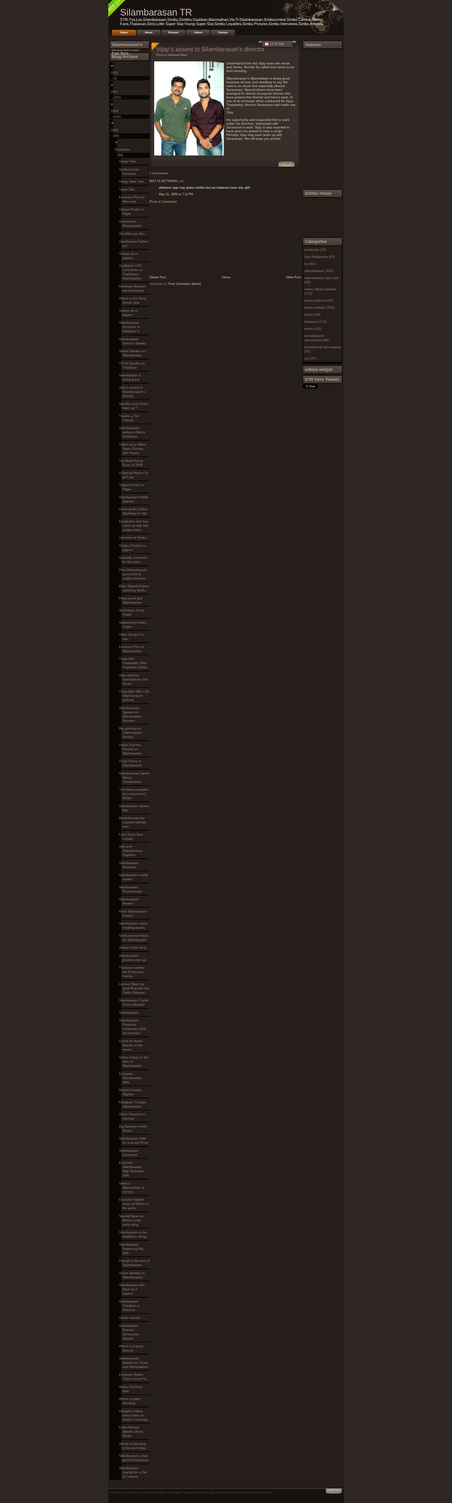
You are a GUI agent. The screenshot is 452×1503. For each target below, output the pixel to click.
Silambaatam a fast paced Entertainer (135, 1458)
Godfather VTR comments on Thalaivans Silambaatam (132, 272)
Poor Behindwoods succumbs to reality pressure (134, 574)
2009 (115, 111)
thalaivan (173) (315, 321)
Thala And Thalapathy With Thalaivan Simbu (134, 663)
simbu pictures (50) (318, 300)
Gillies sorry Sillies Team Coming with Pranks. (133, 449)
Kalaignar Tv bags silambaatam (133, 1104)
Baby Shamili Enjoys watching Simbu (135, 588)
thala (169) (312, 314)
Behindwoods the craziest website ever (133, 822)
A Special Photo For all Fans (134, 475)
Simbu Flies (128, 161)
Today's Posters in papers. (133, 548)
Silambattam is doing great (131, 377)
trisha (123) (313, 329)
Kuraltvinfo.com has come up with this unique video (134, 525)
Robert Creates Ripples (131, 1092)
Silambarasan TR (156, 12)
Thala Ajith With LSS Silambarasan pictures (135, 696)
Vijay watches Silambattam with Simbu (134, 679)
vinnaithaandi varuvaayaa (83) (316, 338)
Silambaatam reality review (134, 877)
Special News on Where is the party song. (132, 1220)
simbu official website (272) (320, 291)
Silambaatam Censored (129, 1153)
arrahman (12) (315, 249)
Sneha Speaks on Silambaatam (133, 353)
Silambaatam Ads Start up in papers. (133, 1289)
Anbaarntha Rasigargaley (131, 223)
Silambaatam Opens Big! (135, 808)
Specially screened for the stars (134, 560)
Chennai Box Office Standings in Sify (134, 511)
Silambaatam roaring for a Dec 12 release (134, 1472)
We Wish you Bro (133, 233)
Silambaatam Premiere (129, 865)
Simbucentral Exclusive (129, 171)
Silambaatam (129, 1012)
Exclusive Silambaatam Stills (131, 1078)
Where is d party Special (132, 1348)
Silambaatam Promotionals (131, 889)
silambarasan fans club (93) (321, 280)
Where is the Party (133, 947)
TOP (287, 163)
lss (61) (309, 264)
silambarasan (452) (318, 271)
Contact (223, 32)
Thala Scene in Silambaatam (131, 763)
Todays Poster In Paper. (132, 211)
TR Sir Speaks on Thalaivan (133, 365)
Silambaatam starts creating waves (134, 925)
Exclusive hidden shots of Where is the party (134, 1204)
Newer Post (158, 277)
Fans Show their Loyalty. (132, 837)
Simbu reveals (130, 1318)
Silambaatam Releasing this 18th (132, 1249)
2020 (115, 73)
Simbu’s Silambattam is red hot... (132, 1187)
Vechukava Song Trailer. (132, 612)
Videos (198, 32)
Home (124, 32)
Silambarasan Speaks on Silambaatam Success (131, 714)
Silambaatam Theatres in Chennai (130, 1306)
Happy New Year (132, 181)
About (149, 32)
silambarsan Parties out (134, 243)
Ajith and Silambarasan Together (132, 851)
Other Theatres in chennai (133, 1116)
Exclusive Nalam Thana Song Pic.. (134, 1377)
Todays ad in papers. (129, 256)
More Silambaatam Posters (134, 913)
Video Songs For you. (132, 637)
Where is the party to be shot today (133, 1446)
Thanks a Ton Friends (130, 418)
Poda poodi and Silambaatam (131, 600)
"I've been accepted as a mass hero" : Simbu (135, 794)
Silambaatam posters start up (133, 958)
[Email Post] (282, 166)
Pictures (173, 32)
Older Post (293, 277)
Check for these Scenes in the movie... (132, 1045)
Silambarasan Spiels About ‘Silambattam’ (135, 777)
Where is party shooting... (131, 1401)
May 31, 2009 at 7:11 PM (176, 194)
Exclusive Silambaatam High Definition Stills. (132, 1169)
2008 (115, 130)
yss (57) (310, 358)
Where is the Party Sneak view (133, 300)
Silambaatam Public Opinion (134, 499)
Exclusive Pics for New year (133, 199)
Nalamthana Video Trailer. (133, 625)
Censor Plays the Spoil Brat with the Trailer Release (135, 988)
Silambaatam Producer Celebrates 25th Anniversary (133, 1026)
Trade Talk (127, 189)
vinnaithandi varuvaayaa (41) (322, 349)
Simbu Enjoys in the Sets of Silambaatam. (134, 1061)
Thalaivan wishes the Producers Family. (133, 972)
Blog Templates (261, 1492)
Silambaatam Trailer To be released (135, 1002)
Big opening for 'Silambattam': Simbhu (132, 732)
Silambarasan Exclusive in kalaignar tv (130, 327)
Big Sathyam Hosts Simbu (134, 1128)
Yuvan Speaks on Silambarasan (133, 1275)
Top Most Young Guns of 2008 (132, 463)
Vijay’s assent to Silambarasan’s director (133, 392)
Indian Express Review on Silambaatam (131, 749)
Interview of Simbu (133, 537)
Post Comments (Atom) (185, 284)
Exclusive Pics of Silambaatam (132, 649)
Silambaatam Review (129, 901)
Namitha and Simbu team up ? (134, 406)
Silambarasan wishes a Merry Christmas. (133, 432)
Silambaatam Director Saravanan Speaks (130, 1332)
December (123, 149)
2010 (115, 92)
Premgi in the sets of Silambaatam (135, 1263)
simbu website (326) (319, 307)
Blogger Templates (183, 1492)
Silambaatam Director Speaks (133, 341)
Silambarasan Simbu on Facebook (125, 50)
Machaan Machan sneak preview (133, 288)
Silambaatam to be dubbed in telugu (134, 1234)
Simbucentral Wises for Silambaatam (134, 938)
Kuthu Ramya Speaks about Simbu (132, 1431)
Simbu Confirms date (132, 1389)
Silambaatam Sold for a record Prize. (135, 1140)
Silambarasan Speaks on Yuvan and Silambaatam (135, 1362)
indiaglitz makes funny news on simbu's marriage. (135, 1415)
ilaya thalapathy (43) (319, 257)
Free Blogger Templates (214, 1492)
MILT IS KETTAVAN (163, 181)
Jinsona (131, 1492)
